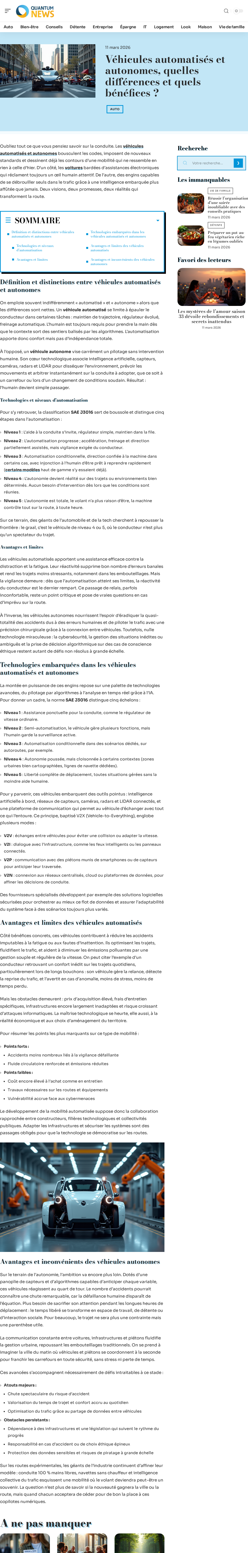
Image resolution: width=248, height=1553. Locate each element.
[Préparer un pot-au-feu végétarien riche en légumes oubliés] (191, 235)
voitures (74, 167)
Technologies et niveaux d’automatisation (35, 248)
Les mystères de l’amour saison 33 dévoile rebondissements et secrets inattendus (211, 316)
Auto (115, 109)
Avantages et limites (32, 259)
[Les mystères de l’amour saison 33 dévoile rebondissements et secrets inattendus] (212, 287)
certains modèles (22, 469)
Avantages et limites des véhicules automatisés (117, 248)
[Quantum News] (35, 11)
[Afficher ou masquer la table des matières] (109, 221)
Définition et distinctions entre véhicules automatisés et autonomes (43, 234)
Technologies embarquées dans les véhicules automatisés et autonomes (118, 234)
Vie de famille (220, 190)
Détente (216, 225)
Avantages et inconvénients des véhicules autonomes (123, 262)
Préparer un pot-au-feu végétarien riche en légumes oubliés (226, 237)
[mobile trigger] (9, 11)
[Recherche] (226, 11)
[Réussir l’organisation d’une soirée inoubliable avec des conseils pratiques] (191, 203)
